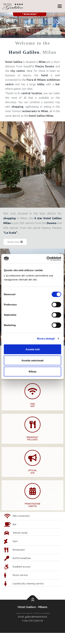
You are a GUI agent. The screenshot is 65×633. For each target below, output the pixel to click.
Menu (59, 6)
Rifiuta (32, 371)
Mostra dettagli (46, 338)
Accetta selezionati (33, 360)
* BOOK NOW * (29, 14)
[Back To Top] (32, 600)
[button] (15, 241)
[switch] (56, 304)
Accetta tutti (33, 349)
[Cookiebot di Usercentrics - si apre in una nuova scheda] (46, 258)
